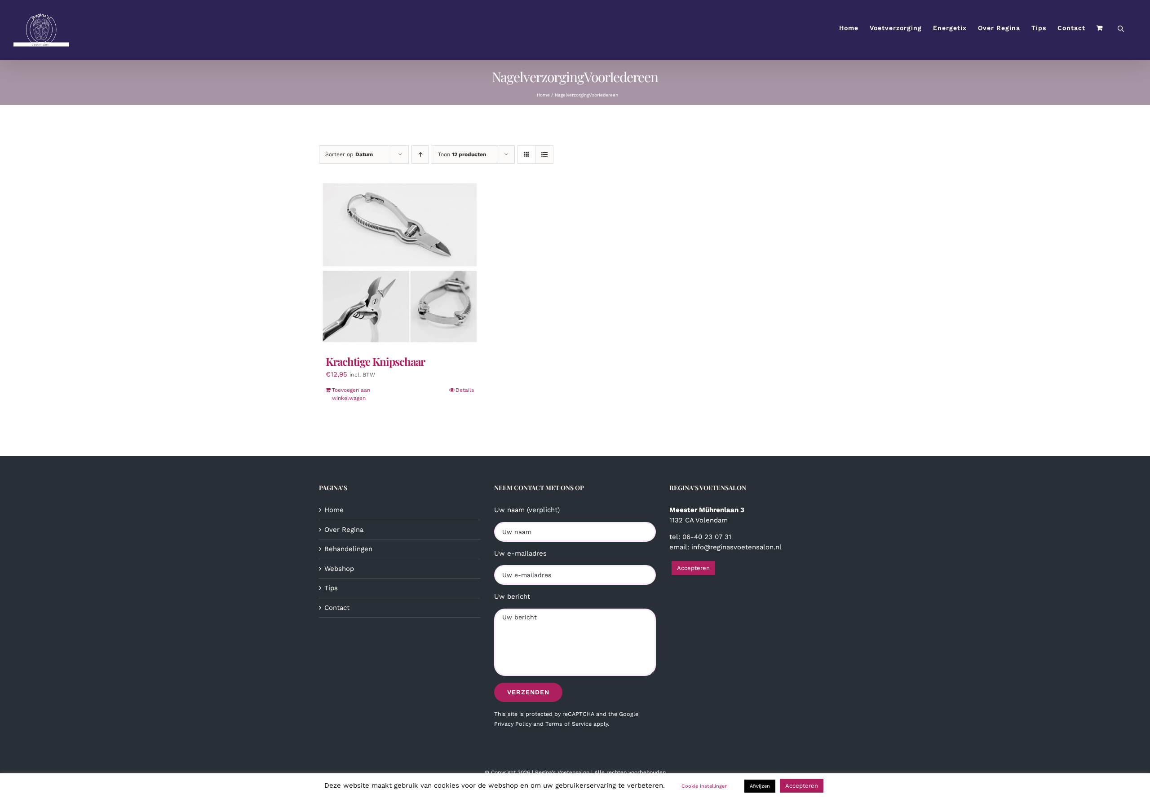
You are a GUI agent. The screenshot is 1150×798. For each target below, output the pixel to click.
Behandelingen (348, 549)
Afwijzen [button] (760, 786)
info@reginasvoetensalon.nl (736, 547)
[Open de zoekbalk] (1120, 28)
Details (465, 390)
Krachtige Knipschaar (375, 361)
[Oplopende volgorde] (420, 154)
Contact (336, 608)
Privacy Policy (512, 723)
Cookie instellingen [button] (704, 786)
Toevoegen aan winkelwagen (351, 394)
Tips (331, 588)
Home (334, 510)
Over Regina (343, 530)
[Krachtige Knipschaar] (400, 263)
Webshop (339, 569)
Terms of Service (568, 723)
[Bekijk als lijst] (544, 154)
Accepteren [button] (693, 568)
